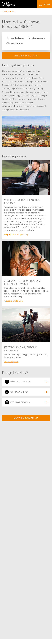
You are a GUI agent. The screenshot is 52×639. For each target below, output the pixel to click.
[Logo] (8, 4)
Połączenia (9, 11)
